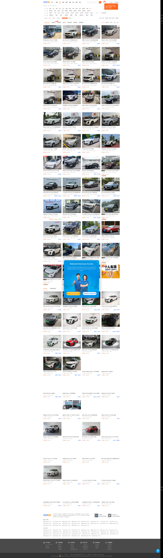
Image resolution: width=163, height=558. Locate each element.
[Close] (97, 262)
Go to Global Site (73, 293)
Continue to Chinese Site (89, 293)
